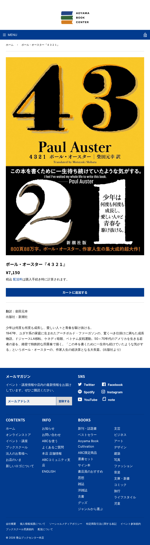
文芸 (117, 428)
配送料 (17, 279)
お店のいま (13, 460)
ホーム (9, 44)
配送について (45, 529)
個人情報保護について (32, 523)
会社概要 (11, 523)
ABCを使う (50, 441)
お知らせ (48, 428)
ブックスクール (17, 447)
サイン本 (84, 465)
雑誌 (81, 484)
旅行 (117, 491)
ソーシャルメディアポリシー (65, 523)
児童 (117, 503)
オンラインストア (18, 435)
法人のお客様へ (17, 453)
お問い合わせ (51, 435)
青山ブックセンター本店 (30, 537)
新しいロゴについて (20, 466)
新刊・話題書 (87, 428)
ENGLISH (48, 471)
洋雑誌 (82, 490)
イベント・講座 (17, 441)
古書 (81, 496)
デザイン (120, 447)
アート (118, 441)
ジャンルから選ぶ (90, 509)
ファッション (123, 466)
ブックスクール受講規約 (20, 529)
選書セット (86, 459)
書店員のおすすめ (90, 471)
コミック (120, 485)
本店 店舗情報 (52, 453)
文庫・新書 (122, 478)
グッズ (82, 503)
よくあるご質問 (53, 447)
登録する (64, 401)
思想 (81, 478)
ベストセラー (87, 435)
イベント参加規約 (131, 523)
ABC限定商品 (87, 453)
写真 (117, 460)
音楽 (117, 472)
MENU (12, 35)
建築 (117, 453)
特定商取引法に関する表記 (101, 523)
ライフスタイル (125, 497)
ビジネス (120, 435)
